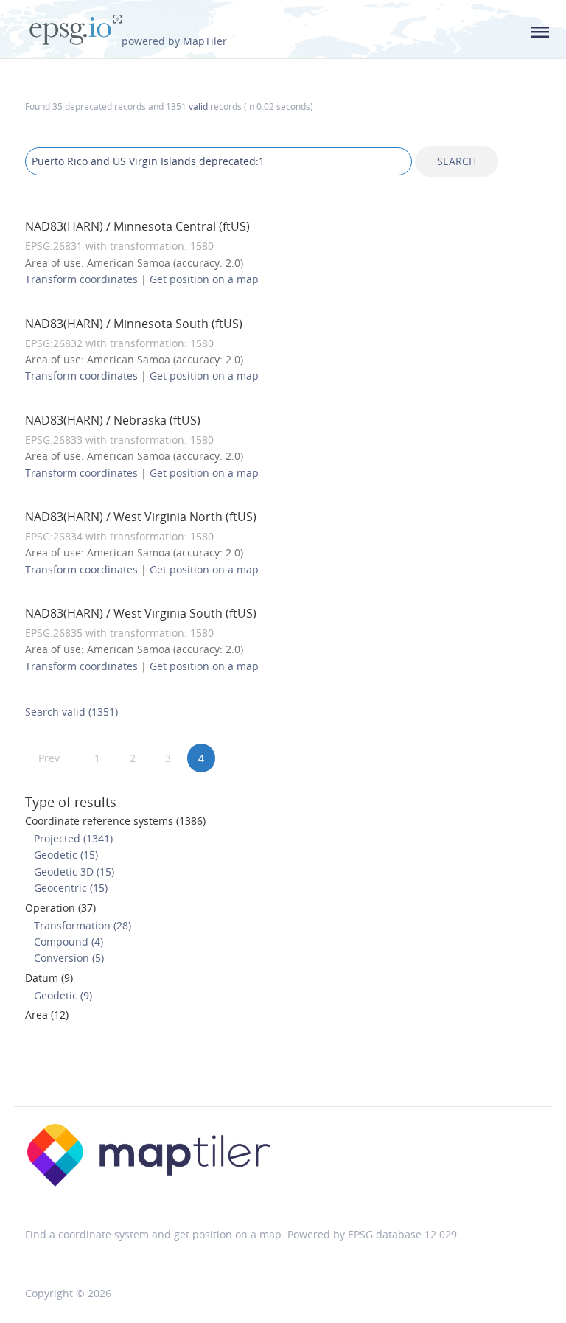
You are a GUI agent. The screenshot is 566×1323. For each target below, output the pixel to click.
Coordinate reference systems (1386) (115, 821)
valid (198, 106)
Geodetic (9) (63, 995)
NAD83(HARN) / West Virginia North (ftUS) (140, 517)
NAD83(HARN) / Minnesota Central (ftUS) (137, 226)
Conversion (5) (69, 958)
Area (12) (47, 1015)
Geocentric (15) (71, 888)
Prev (49, 758)
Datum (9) (49, 978)
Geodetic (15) (66, 855)
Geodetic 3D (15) (74, 872)
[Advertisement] (283, 1069)
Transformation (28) (82, 925)
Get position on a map (204, 279)
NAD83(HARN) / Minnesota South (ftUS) (133, 323)
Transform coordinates (81, 279)
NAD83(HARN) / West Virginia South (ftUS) (140, 613)
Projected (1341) (73, 838)
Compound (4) (68, 942)
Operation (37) (60, 908)
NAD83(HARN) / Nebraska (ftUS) (112, 420)
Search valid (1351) (71, 712)
